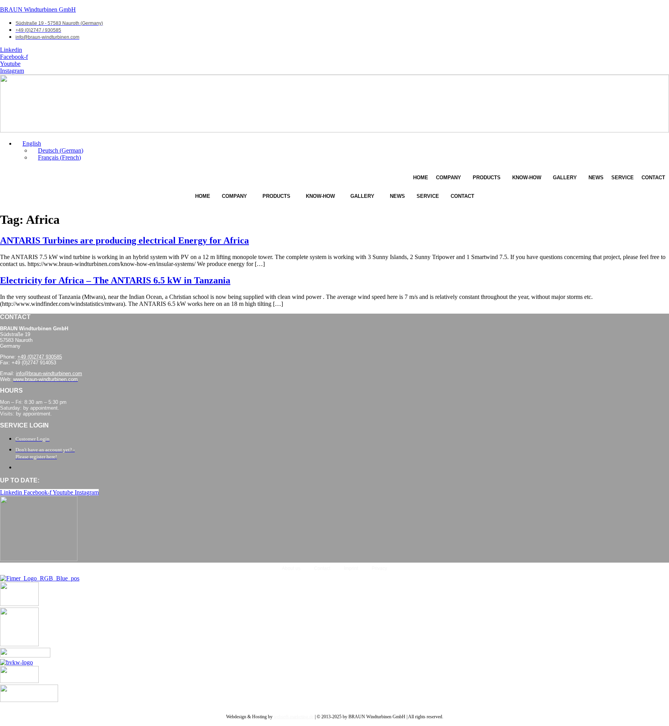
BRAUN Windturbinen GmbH (38, 9)
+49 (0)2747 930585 (39, 357)
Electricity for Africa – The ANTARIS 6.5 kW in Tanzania (115, 280)
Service (622, 177)
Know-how (526, 177)
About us (291, 568)
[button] (28, 143)
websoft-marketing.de (294, 716)
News (596, 177)
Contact (653, 177)
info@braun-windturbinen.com (49, 373)
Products (487, 177)
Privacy (379, 568)
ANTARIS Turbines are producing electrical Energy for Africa (124, 240)
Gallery (565, 177)
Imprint (351, 568)
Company (448, 177)
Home (420, 177)
